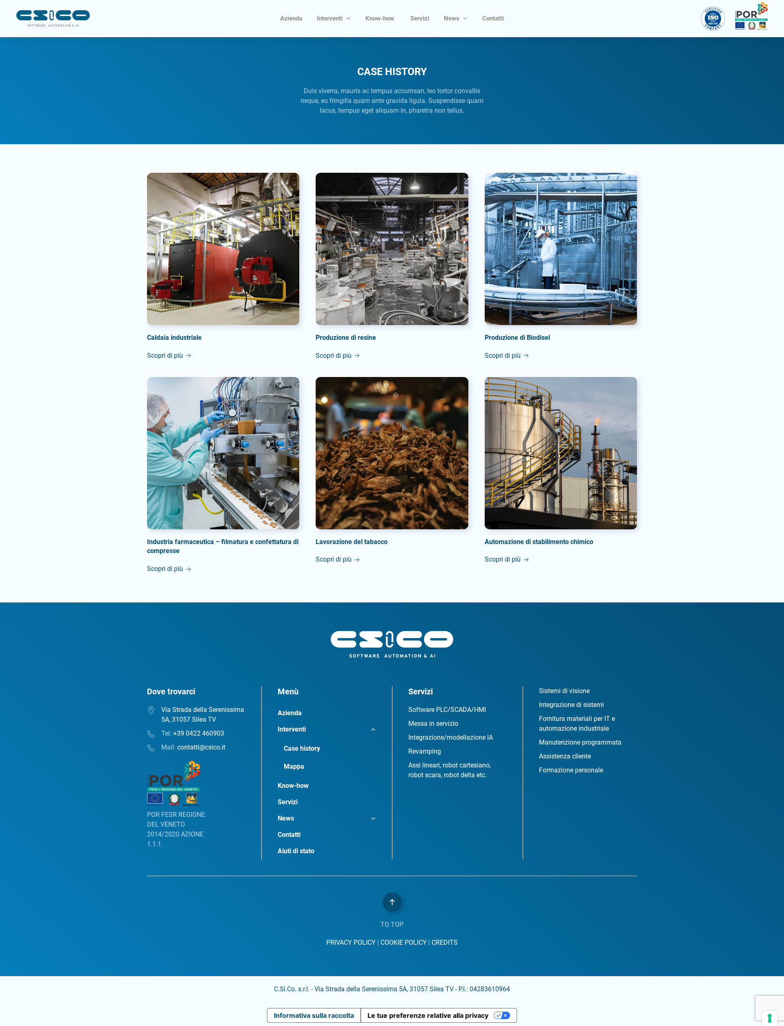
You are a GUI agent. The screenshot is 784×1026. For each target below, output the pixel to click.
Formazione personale (571, 770)
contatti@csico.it (201, 747)
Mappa (294, 766)
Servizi (419, 18)
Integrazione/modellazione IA (450, 737)
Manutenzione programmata (580, 742)
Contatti (493, 18)
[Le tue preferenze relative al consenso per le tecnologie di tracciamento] (769, 1018)
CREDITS (445, 942)
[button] (392, 902)
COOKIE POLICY (404, 942)
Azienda (291, 18)
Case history (302, 748)
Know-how (380, 18)
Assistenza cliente (565, 756)
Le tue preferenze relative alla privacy (428, 1015)
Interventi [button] (330, 18)
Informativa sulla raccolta (314, 1015)
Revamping (424, 751)
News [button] (451, 18)
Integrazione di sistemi (571, 705)
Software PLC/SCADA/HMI (447, 710)
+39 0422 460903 (198, 733)
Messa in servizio (433, 723)
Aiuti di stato (296, 851)
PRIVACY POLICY (351, 942)
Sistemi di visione (564, 691)
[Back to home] (53, 18)
